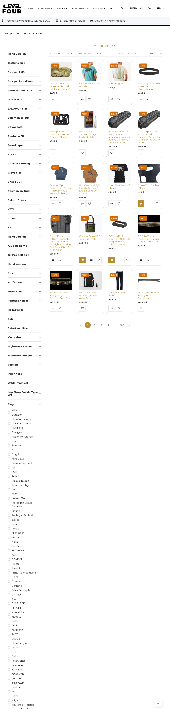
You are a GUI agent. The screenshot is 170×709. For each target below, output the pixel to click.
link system (18, 682)
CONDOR (17, 559)
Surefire (16, 546)
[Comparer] (82, 99)
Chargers (17, 432)
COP (14, 651)
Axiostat (16, 581)
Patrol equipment (22, 463)
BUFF (15, 471)
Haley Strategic (21, 480)
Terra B (16, 568)
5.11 (13, 450)
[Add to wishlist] (53, 99)
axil (14, 691)
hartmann (17, 629)
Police (15, 528)
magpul (16, 616)
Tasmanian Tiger (21, 485)
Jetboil (16, 476)
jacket (15, 519)
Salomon (17, 445)
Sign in (136, 8)
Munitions (17, 427)
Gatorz (16, 656)
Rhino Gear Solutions (24, 572)
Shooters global (21, 643)
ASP (14, 467)
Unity (15, 696)
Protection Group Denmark (22, 504)
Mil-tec (16, 563)
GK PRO (16, 594)
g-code (16, 678)
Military (16, 410)
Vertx (15, 489)
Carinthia (17, 585)
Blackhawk (18, 550)
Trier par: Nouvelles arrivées (22, 33)
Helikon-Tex (18, 498)
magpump (18, 673)
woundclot (18, 612)
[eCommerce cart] (149, 8)
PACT (15, 634)
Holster (16, 537)
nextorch (17, 687)
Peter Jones (18, 660)
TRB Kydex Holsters (23, 704)
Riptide (16, 511)
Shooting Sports (21, 419)
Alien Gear (18, 532)
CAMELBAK (18, 603)
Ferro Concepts (21, 590)
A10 (14, 599)
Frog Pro (17, 454)
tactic (15, 524)
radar (15, 621)
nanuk (15, 647)
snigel (15, 700)
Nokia (15, 541)
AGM (14, 494)
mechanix (17, 665)
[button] (122, 8)
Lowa (15, 441)
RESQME (17, 607)
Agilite (15, 555)
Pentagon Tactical (22, 515)
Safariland (18, 669)
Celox (15, 577)
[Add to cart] (141, 203)
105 (122, 324)
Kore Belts (18, 458)
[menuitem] (30, 8)
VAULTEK (17, 638)
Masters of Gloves (22, 436)
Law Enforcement (22, 423)
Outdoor (17, 414)
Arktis (15, 625)
